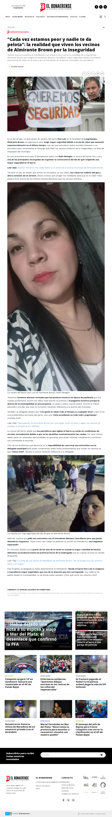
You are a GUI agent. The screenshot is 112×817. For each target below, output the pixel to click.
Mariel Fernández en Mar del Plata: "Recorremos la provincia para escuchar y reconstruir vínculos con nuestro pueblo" (54, 729)
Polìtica (73, 17)
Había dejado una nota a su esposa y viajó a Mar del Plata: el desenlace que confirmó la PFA (31, 634)
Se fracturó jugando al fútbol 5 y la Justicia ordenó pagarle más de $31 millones (91, 683)
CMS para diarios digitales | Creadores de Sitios (93, 813)
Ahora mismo (17, 17)
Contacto (65, 791)
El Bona (82, 17)
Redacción (65, 782)
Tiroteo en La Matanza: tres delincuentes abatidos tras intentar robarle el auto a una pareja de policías (90, 639)
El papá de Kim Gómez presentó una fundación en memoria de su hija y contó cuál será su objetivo (90, 620)
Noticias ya (29, 17)
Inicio (8, 17)
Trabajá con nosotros (70, 794)
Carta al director (68, 785)
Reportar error (67, 788)
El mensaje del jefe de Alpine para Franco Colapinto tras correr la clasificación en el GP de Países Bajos (89, 729)
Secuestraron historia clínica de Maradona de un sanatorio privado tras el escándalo (20, 728)
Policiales (40, 17)
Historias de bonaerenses (57, 17)
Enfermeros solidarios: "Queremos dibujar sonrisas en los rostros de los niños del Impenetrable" (54, 684)
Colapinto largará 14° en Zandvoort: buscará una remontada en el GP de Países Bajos (19, 683)
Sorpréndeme (18, 8)
